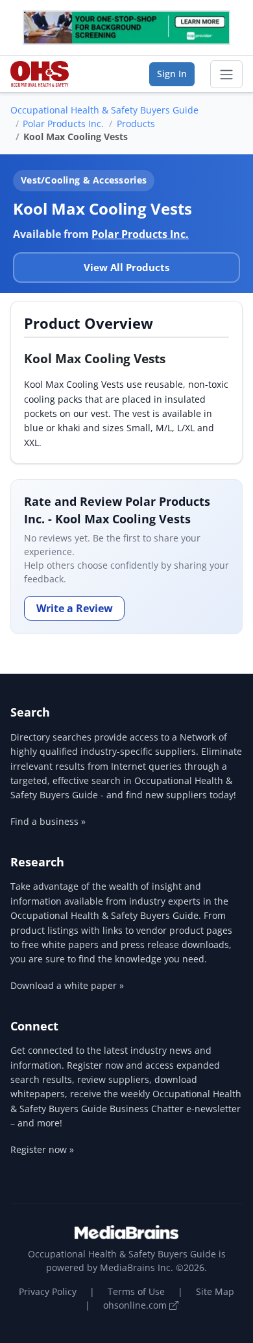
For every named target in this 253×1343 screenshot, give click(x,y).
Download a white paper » (67, 985)
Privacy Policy (48, 1291)
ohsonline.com (136, 1305)
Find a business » (48, 821)
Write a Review (74, 608)
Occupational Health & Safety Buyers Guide (104, 110)
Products (136, 123)
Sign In (172, 73)
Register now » (42, 1149)
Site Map (215, 1291)
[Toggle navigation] (226, 74)
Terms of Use (136, 1291)
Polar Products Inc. (63, 123)
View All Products (126, 267)
